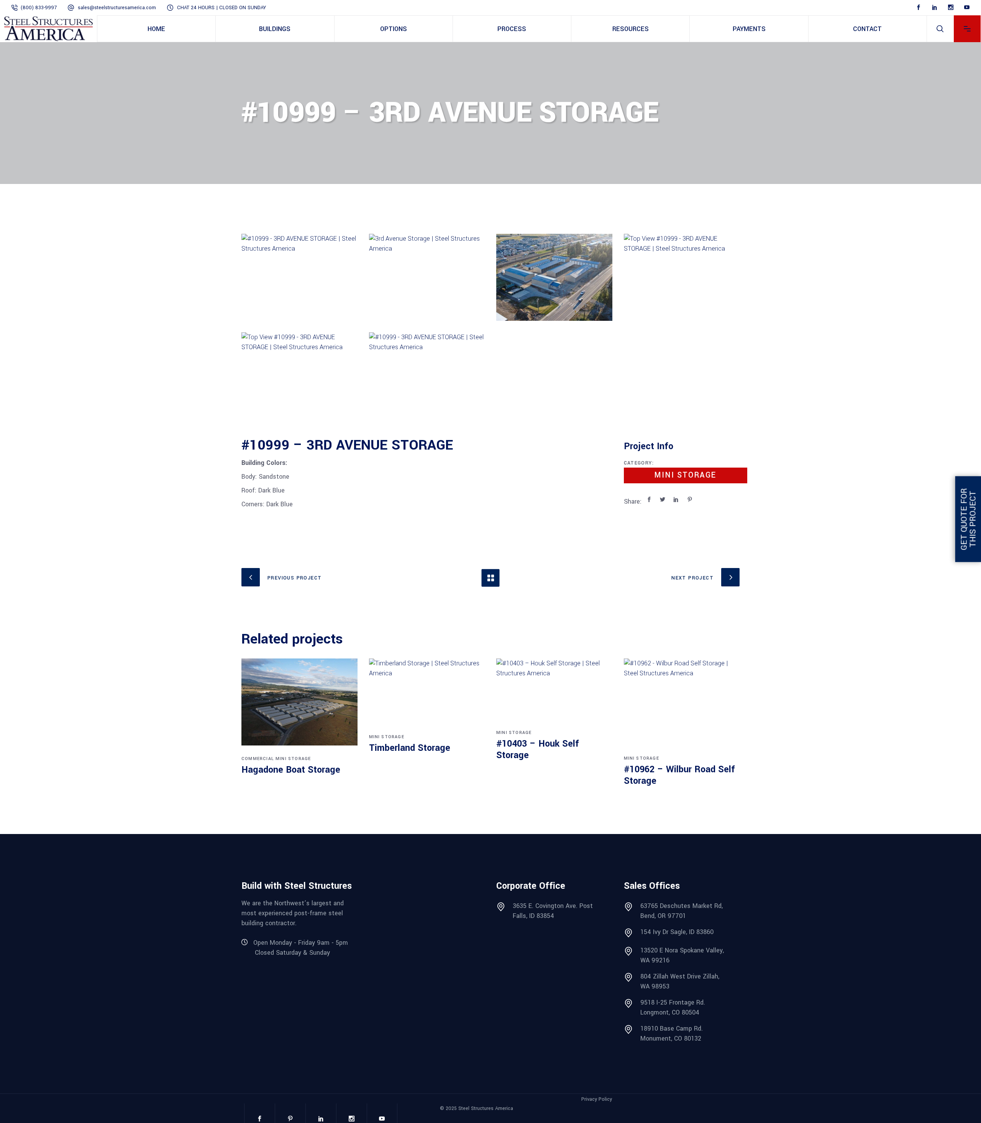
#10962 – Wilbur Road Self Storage (679, 775)
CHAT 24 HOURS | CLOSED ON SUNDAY (221, 7)
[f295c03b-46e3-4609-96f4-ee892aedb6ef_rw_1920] (299, 277)
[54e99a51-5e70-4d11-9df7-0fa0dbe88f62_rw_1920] (554, 277)
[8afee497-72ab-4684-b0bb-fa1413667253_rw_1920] (682, 277)
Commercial (257, 759)
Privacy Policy (596, 1099)
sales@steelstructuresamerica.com (117, 7)
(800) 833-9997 (39, 7)
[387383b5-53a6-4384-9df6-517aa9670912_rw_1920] (427, 375)
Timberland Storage (409, 748)
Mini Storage (685, 475)
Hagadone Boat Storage (290, 769)
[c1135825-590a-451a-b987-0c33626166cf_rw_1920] (299, 375)
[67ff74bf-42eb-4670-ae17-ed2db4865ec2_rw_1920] (427, 277)
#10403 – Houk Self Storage (537, 749)
